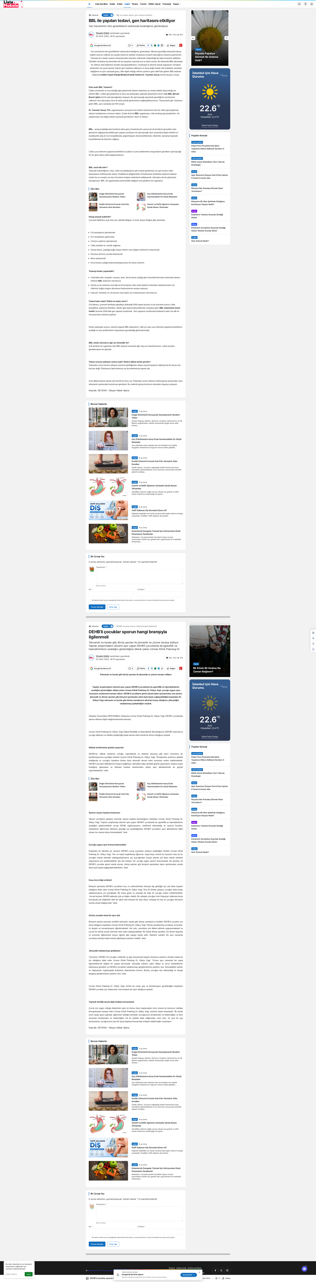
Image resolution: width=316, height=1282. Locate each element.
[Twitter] (221, 1270)
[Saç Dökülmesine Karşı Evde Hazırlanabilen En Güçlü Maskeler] (160, 196)
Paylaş (227, 1278)
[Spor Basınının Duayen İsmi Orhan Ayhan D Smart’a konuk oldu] (209, 174)
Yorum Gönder (97, 607)
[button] (111, 15)
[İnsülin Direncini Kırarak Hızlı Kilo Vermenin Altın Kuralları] (112, 207)
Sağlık (134, 411)
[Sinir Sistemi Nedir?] (209, 239)
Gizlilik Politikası (11, 1274)
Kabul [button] (29, 1274)
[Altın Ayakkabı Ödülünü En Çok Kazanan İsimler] (209, 38)
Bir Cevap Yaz (97, 556)
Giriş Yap (113, 607)
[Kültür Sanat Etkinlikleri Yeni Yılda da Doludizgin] (209, 161)
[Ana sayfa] (89, 4)
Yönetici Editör (102, 33)
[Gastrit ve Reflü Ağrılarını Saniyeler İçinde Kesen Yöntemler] (160, 207)
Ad (90, 589)
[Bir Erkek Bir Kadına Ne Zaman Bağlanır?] (209, 649)
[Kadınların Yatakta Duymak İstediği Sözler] (209, 214)
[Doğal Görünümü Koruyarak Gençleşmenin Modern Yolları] (112, 196)
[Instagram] (227, 1270)
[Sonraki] (226, 38)
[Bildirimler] (311, 3)
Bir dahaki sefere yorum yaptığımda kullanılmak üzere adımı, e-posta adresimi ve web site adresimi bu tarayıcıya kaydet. (133, 600)
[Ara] (299, 3)
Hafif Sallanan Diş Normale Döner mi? (149, 510)
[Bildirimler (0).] (313, 649)
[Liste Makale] (13, 3)
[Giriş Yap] (305, 3)
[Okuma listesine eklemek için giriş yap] (181, 45)
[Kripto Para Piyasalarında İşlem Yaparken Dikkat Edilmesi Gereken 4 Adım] (209, 147)
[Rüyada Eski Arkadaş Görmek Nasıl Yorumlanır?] (209, 188)
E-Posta (141, 589)
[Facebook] (215, 1270)
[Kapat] (199, 1272)
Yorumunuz (101, 567)
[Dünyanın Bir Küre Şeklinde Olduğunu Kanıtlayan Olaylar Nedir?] (209, 201)
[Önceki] (193, 38)
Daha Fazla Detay (210, 125)
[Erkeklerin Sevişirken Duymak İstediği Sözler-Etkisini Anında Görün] (209, 227)
